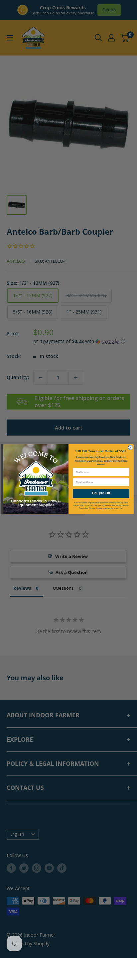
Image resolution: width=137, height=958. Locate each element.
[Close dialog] (130, 447)
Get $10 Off (101, 492)
